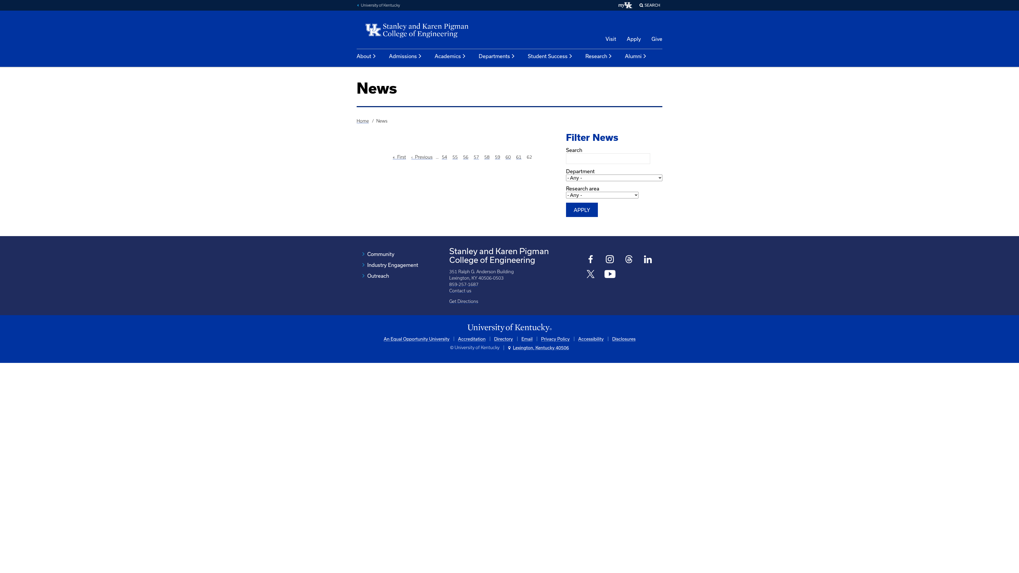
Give (656, 39)
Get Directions (463, 301)
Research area (582, 188)
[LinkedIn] (648, 259)
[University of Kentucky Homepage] (509, 328)
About (364, 56)
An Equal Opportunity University (417, 338)
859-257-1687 (463, 284)
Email (527, 338)
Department (580, 171)
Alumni (633, 56)
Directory (503, 338)
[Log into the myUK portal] (625, 5)
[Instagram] (610, 259)
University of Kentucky (380, 5)
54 (444, 157)
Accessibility (591, 338)
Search (652, 5)
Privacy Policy (555, 338)
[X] (591, 274)
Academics (448, 56)
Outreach (378, 276)
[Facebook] (591, 259)
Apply (634, 39)
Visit (611, 39)
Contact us (460, 290)
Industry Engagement (392, 265)
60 (508, 157)
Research (596, 56)
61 (518, 157)
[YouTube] (610, 274)
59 (497, 157)
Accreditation (472, 338)
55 (455, 157)
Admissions (403, 56)
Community (380, 254)
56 (465, 157)
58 (487, 157)
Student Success (548, 56)
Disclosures (624, 338)
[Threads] (629, 259)
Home (363, 121)
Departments (494, 56)
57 (476, 157)
